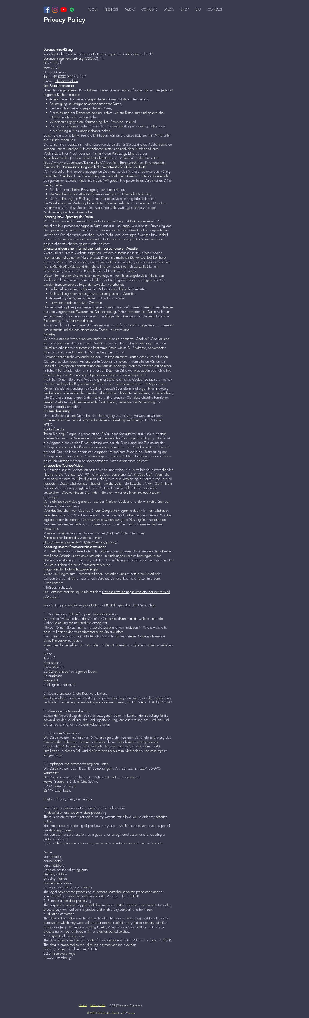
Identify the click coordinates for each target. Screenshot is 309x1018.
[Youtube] (63, 10)
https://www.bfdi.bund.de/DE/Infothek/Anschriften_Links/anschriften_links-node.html (104, 162)
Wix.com (130, 1013)
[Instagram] (55, 10)
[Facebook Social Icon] (47, 10)
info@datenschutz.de (58, 587)
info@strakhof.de (66, 81)
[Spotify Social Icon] (72, 10)
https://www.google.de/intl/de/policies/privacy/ (81, 542)
